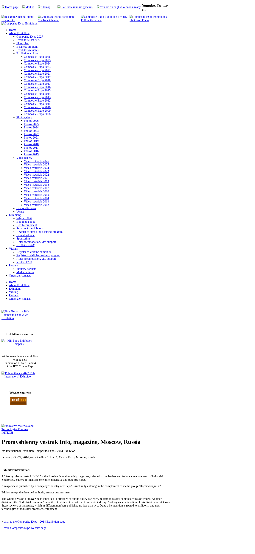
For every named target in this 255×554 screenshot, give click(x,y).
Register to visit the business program (38, 255)
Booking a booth (26, 221)
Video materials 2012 (36, 204)
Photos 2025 (31, 124)
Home (12, 29)
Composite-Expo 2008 (37, 114)
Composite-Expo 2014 (37, 93)
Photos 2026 (31, 120)
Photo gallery (24, 117)
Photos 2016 (31, 151)
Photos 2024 (31, 127)
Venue (20, 211)
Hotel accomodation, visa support (36, 241)
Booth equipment (26, 225)
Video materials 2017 (36, 188)
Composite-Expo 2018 (37, 80)
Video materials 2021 (36, 177)
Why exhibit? (24, 218)
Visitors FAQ (24, 262)
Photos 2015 (31, 154)
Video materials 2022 (36, 174)
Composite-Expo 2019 (37, 77)
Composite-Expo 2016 (37, 87)
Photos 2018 (31, 144)
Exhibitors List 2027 (28, 40)
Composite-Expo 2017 (37, 83)
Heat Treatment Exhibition (129, 544)
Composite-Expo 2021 (37, 73)
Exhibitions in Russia (149, 544)
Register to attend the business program (39, 231)
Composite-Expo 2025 (37, 60)
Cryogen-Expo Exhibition (108, 544)
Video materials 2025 (36, 164)
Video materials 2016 (36, 191)
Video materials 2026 (36, 161)
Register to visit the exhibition (34, 252)
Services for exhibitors (29, 228)
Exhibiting (15, 215)
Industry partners (26, 268)
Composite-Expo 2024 (37, 63)
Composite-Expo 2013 (37, 97)
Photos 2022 (31, 134)
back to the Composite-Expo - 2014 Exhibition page (34, 521)
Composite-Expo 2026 (37, 56)
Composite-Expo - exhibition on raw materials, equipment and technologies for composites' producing (100, 535)
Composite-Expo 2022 (37, 70)
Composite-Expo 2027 (29, 36)
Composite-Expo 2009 (37, 110)
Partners (13, 265)
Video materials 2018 (36, 184)
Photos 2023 (31, 130)
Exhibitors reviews (27, 50)
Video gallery (24, 157)
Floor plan (22, 43)
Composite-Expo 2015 (37, 90)
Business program (27, 46)
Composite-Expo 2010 (37, 107)
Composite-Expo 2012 (37, 100)
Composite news (26, 208)
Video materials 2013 (36, 201)
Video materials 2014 (36, 198)
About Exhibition (19, 33)
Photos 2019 (31, 140)
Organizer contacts (20, 275)
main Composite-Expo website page (25, 528)
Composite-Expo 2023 (37, 66)
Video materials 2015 (36, 194)
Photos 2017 (31, 147)
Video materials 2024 (36, 167)
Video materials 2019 (36, 181)
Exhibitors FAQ (25, 245)
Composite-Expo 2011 (37, 103)
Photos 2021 (31, 137)
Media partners (25, 272)
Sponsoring (23, 238)
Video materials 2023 (36, 171)
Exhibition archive (27, 53)
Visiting (13, 248)
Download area (25, 235)
